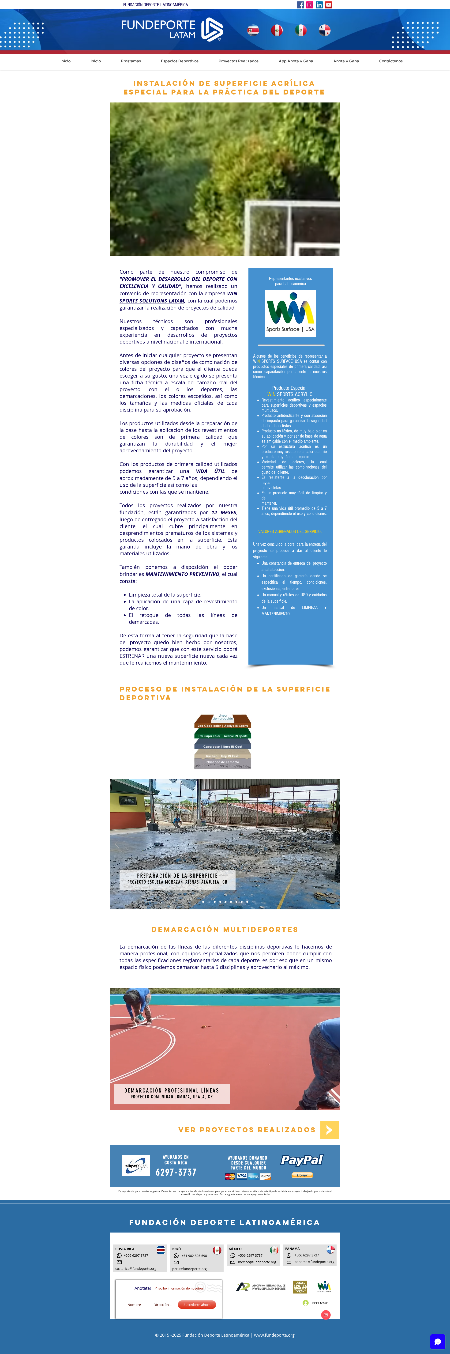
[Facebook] (300, 4)
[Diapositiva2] (225, 902)
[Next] (333, 844)
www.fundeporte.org (274, 1335)
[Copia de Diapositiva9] (247, 902)
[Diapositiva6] (231, 902)
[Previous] (117, 844)
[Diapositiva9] (242, 902)
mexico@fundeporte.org (257, 1262)
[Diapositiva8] (236, 902)
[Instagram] (309, 4)
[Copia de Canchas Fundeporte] (214, 902)
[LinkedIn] (319, 4)
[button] (124, 61)
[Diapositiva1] (203, 902)
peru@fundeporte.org (189, 1269)
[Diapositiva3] (220, 902)
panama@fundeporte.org (314, 1261)
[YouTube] (328, 4)
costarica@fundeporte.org (135, 1268)
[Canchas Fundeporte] (208, 902)
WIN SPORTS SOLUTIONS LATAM (178, 297)
